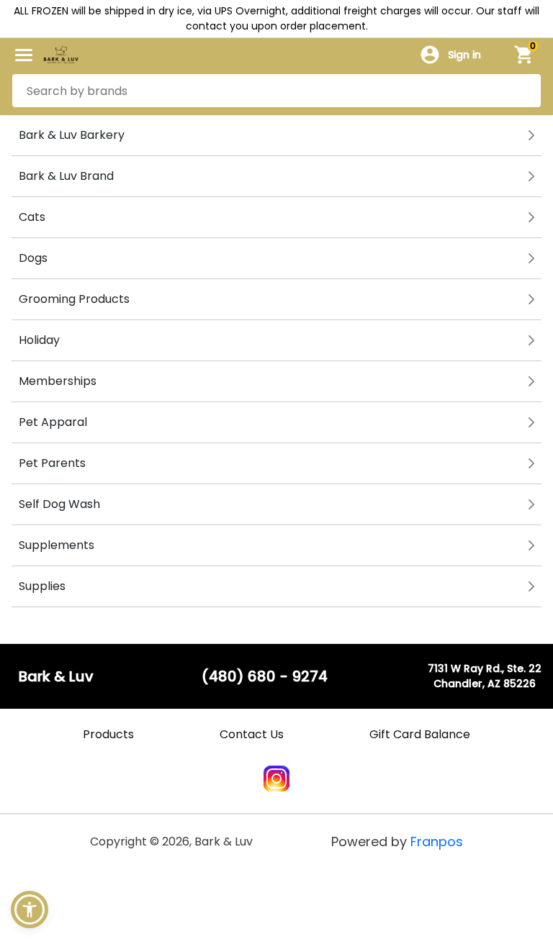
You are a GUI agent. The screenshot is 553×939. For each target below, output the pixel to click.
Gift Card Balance (419, 734)
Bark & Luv (56, 676)
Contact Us (252, 734)
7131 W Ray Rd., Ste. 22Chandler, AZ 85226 (484, 676)
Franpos (436, 841)
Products (108, 734)
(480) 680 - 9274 (265, 676)
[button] (29, 909)
